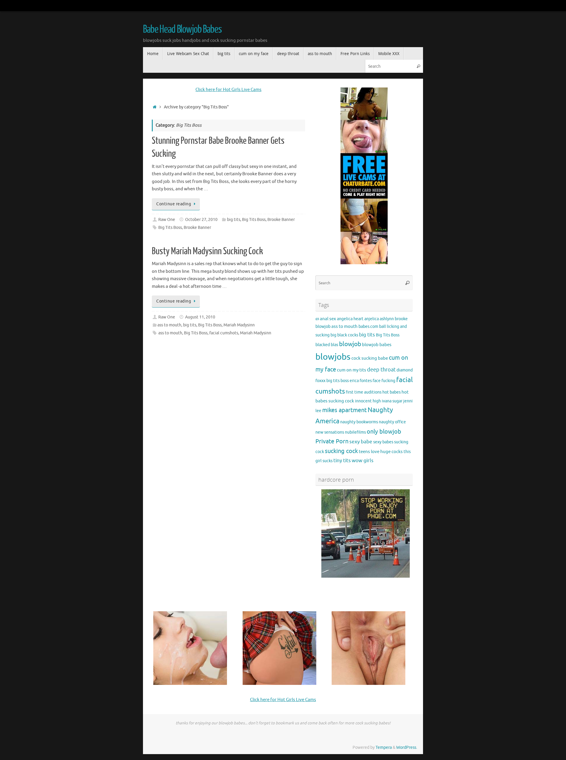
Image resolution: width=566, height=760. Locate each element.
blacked (322, 344)
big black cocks (344, 335)
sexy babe (360, 442)
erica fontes (361, 380)
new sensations (329, 432)
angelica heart (350, 318)
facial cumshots (223, 333)
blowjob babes (376, 345)
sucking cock (341, 451)
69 (317, 319)
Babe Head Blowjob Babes (182, 29)
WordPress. (406, 747)
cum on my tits (351, 370)
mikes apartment (344, 410)
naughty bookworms (359, 421)
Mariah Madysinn (239, 325)
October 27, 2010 (201, 219)
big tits (233, 219)
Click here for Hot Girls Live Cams (228, 89)
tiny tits (342, 460)
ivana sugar (392, 401)
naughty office (392, 421)
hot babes (391, 392)
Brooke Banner (281, 219)
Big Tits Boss (254, 219)
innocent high (368, 401)
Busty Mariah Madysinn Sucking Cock (207, 251)
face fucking (384, 380)
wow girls (363, 460)
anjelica (371, 318)
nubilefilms (355, 432)
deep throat (381, 369)
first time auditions (363, 392)
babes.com (368, 326)
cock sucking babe (369, 358)
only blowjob (384, 431)
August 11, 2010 (200, 317)
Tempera (384, 747)
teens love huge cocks (381, 452)
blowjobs (333, 356)
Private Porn (331, 441)
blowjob (350, 344)
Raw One (166, 219)
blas (334, 344)
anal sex (328, 319)
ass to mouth (169, 325)
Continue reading (173, 203)
